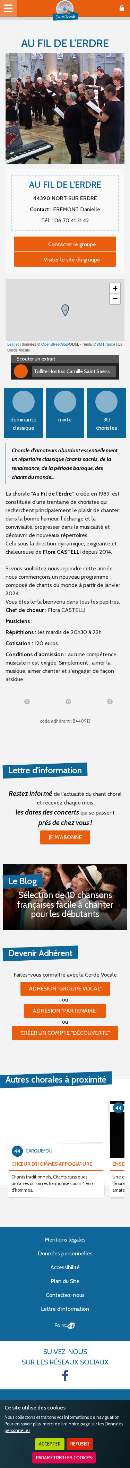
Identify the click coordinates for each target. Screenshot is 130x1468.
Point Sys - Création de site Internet (65, 1326)
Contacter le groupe (72, 244)
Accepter (50, 1444)
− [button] (115, 298)
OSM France (104, 344)
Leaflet (13, 344)
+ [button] (115, 288)
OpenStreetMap (54, 344)
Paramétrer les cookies (64, 1457)
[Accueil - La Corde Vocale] (65, 10)
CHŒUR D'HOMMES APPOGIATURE (51, 1164)
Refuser (79, 1444)
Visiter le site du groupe (72, 259)
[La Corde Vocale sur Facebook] (65, 1375)
